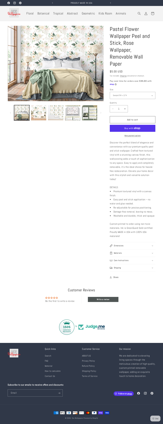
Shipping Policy (89, 371)
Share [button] (116, 277)
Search (48, 355)
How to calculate (53, 371)
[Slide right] (101, 113)
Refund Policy (88, 366)
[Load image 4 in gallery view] (72, 112)
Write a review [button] (103, 299)
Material (48, 366)
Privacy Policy (88, 361)
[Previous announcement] (52, 3)
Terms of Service (90, 376)
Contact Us (50, 376)
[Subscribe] (59, 393)
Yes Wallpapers (77, 418)
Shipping (123, 76)
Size (111, 89)
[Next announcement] (110, 3)
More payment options (133, 135)
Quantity (113, 103)
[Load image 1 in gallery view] (21, 112)
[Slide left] (10, 113)
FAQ (46, 361)
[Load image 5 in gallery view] (89, 112)
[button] (139, 13)
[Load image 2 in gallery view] (38, 112)
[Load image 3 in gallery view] (55, 112)
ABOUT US (86, 355)
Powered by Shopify (91, 418)
